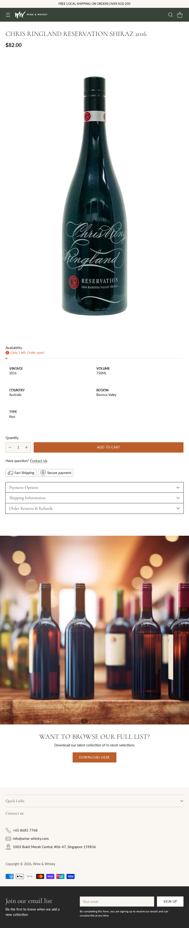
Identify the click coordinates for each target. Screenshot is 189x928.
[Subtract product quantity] (10, 447)
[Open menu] (8, 14)
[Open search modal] (170, 14)
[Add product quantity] (26, 447)
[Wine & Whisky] (31, 15)
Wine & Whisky (44, 864)
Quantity (12, 438)
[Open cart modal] (179, 14)
